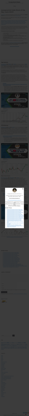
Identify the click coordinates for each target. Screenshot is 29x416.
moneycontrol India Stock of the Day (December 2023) (15, 215)
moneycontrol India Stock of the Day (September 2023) (15, 216)
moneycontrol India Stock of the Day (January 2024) (15, 217)
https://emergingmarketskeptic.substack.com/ (14, 200)
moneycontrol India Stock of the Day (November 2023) (15, 218)
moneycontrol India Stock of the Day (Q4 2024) (14, 211)
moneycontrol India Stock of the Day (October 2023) (15, 210)
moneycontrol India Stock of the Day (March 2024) (14, 214)
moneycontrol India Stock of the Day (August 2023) (15, 209)
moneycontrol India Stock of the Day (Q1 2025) (14, 213)
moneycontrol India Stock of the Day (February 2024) (15, 212)
